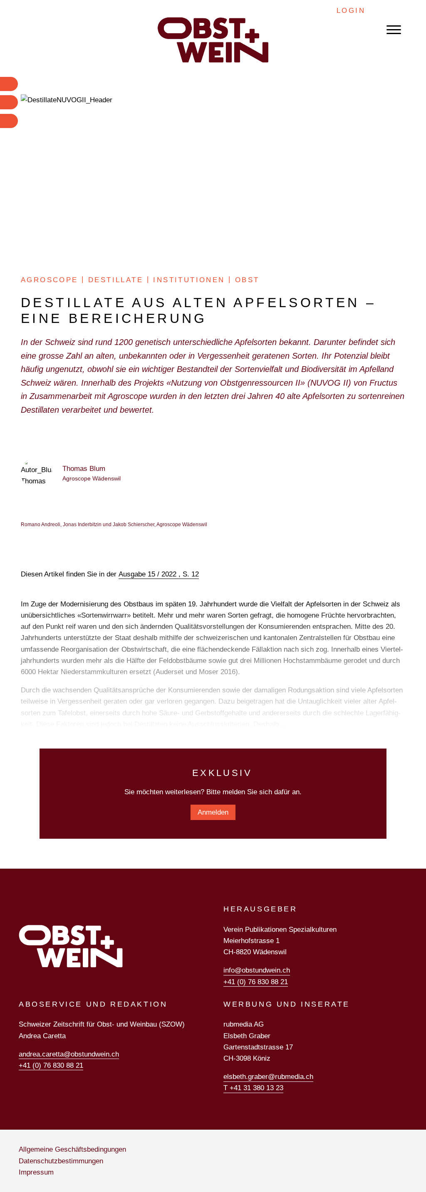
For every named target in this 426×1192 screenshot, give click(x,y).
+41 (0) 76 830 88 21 (255, 982)
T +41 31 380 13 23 (253, 1088)
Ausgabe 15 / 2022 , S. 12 (159, 574)
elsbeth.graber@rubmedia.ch (268, 1077)
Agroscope (49, 280)
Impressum (36, 1172)
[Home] (212, 40)
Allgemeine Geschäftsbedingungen (72, 1149)
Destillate (115, 280)
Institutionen (189, 280)
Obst (247, 280)
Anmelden (213, 812)
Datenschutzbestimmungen (61, 1161)
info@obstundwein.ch (256, 970)
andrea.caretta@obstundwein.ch (69, 1054)
